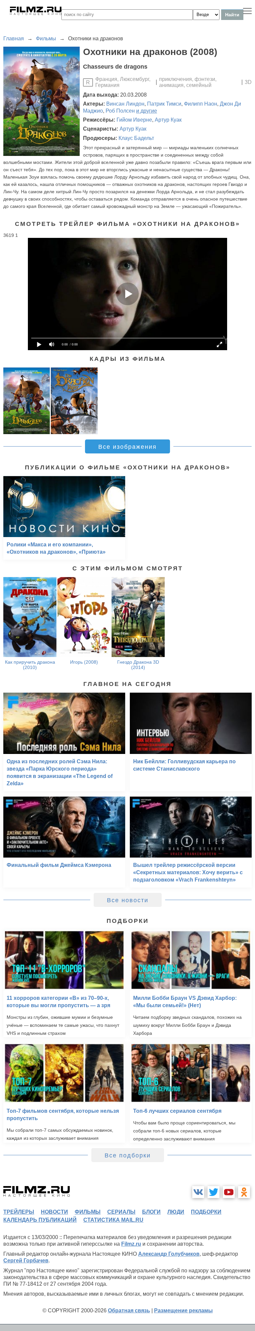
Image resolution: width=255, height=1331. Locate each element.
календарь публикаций (40, 1220)
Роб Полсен (120, 111)
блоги (151, 1212)
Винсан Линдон (125, 104)
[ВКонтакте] (198, 1192)
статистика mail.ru (113, 1220)
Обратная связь (129, 1310)
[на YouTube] (229, 1192)
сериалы (121, 1212)
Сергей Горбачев (25, 1260)
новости (54, 1212)
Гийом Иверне (134, 120)
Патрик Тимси (164, 104)
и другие (146, 111)
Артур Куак (168, 120)
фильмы (88, 1212)
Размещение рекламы (183, 1310)
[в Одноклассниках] (244, 1192)
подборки (206, 1212)
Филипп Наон (200, 104)
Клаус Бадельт (136, 138)
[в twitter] (213, 1192)
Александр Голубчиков (169, 1254)
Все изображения (127, 446)
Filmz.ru (131, 1244)
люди (175, 1212)
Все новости (127, 900)
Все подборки (128, 1155)
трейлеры (18, 1212)
